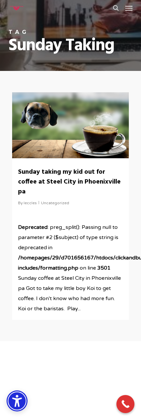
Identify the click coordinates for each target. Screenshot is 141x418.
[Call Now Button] (125, 404)
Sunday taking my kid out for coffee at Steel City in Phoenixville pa (69, 182)
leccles (30, 203)
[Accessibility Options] (17, 400)
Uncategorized (55, 203)
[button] (128, 8)
